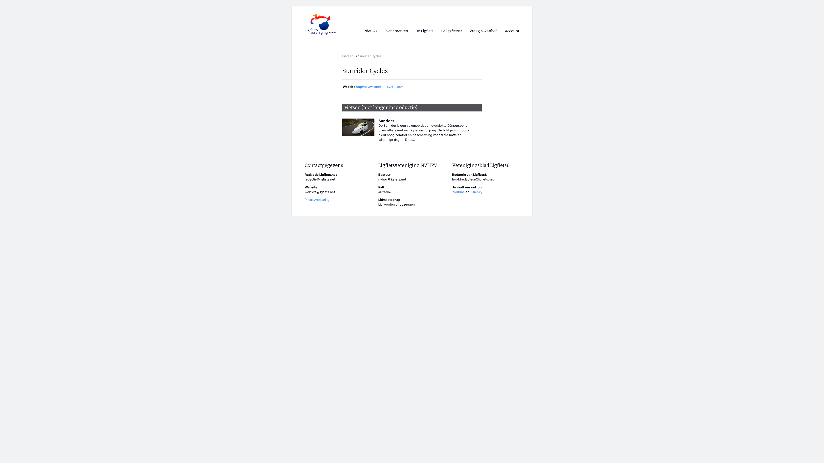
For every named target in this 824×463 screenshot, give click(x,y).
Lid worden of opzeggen (396, 204)
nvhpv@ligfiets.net (392, 179)
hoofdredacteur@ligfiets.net (473, 179)
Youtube (458, 192)
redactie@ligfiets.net (320, 179)
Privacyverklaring (317, 200)
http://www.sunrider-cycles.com (380, 87)
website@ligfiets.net (320, 192)
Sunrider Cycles (370, 56)
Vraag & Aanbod (484, 31)
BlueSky (476, 192)
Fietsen (347, 56)
